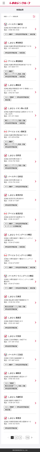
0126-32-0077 (14, 219)
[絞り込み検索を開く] (34, 16)
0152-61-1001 (14, 93)
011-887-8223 (14, 360)
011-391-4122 (14, 342)
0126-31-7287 (14, 201)
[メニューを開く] (4, 3)
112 (27, 438)
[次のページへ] (31, 437)
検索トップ (7, 16)
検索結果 (15, 16)
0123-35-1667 (14, 323)
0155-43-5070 (14, 424)
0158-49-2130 (14, 379)
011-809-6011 (14, 48)
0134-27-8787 (14, 263)
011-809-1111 (14, 67)
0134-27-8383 (14, 284)
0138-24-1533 (14, 402)
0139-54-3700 (14, 302)
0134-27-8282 (14, 242)
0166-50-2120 (14, 30)
